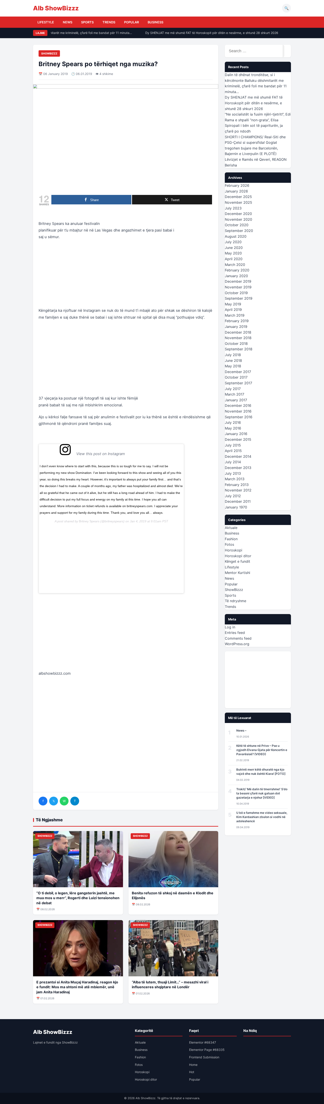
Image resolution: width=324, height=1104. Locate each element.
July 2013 (233, 473)
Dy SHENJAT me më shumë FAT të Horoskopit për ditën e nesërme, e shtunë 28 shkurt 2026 (205, 33)
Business (155, 22)
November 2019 (238, 287)
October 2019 (236, 293)
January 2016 (236, 434)
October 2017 (236, 377)
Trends (108, 22)
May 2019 (233, 304)
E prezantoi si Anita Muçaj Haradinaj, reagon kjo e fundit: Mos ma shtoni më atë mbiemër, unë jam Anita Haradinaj (77, 987)
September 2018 (238, 349)
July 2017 (233, 389)
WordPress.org (237, 644)
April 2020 (233, 259)
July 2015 (233, 445)
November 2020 (238, 219)
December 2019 (238, 281)
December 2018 (238, 332)
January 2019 (236, 326)
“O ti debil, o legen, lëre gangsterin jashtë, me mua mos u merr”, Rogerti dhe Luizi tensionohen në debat (77, 898)
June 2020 (234, 247)
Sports (87, 22)
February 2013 (237, 484)
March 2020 (235, 264)
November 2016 (238, 411)
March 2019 (234, 315)
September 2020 (239, 230)
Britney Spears (89, 521)
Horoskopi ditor (238, 556)
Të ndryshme (235, 601)
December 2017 (238, 372)
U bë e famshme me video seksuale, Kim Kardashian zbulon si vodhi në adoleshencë (261, 817)
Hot (191, 1072)
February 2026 (237, 185)
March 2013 (234, 479)
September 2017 (238, 383)
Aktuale (231, 527)
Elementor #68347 (202, 1042)
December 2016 (238, 405)
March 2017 (234, 394)
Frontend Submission (204, 1057)
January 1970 (236, 507)
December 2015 (238, 439)
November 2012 (238, 490)
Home (193, 1065)
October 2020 (236, 225)
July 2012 (233, 496)
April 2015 (233, 450)
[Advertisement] (126, 276)
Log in (230, 627)
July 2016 (233, 422)
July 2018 (233, 355)
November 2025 (238, 202)
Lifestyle (45, 22)
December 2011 (238, 501)
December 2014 (238, 456)
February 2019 (237, 321)
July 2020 (233, 242)
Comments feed (238, 638)
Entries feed (235, 632)
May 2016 (233, 428)
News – (241, 730)
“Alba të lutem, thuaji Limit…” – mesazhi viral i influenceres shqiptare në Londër (170, 984)
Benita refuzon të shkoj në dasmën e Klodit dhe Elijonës (172, 895)
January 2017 (236, 400)
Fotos (229, 544)
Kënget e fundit (237, 561)
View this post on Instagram (118, 454)
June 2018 (233, 360)
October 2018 (236, 343)
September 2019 (238, 298)
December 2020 (238, 213)
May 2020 (233, 253)
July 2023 (233, 208)
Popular (131, 22)
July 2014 (233, 462)
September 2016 (238, 417)
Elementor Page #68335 (207, 1050)
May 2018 (233, 366)
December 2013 (238, 467)
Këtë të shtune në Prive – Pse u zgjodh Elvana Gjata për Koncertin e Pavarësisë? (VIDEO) (261, 750)
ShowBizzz (49, 53)
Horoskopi (233, 550)
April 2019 (233, 309)
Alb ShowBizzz (56, 8)
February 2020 (237, 270)
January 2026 (236, 191)
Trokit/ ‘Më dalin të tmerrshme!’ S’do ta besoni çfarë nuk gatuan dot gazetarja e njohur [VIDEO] (261, 793)
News (67, 22)
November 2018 (238, 338)
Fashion (231, 539)
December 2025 (238, 196)
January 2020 (236, 276)
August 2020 (235, 236)
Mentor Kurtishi (237, 572)
